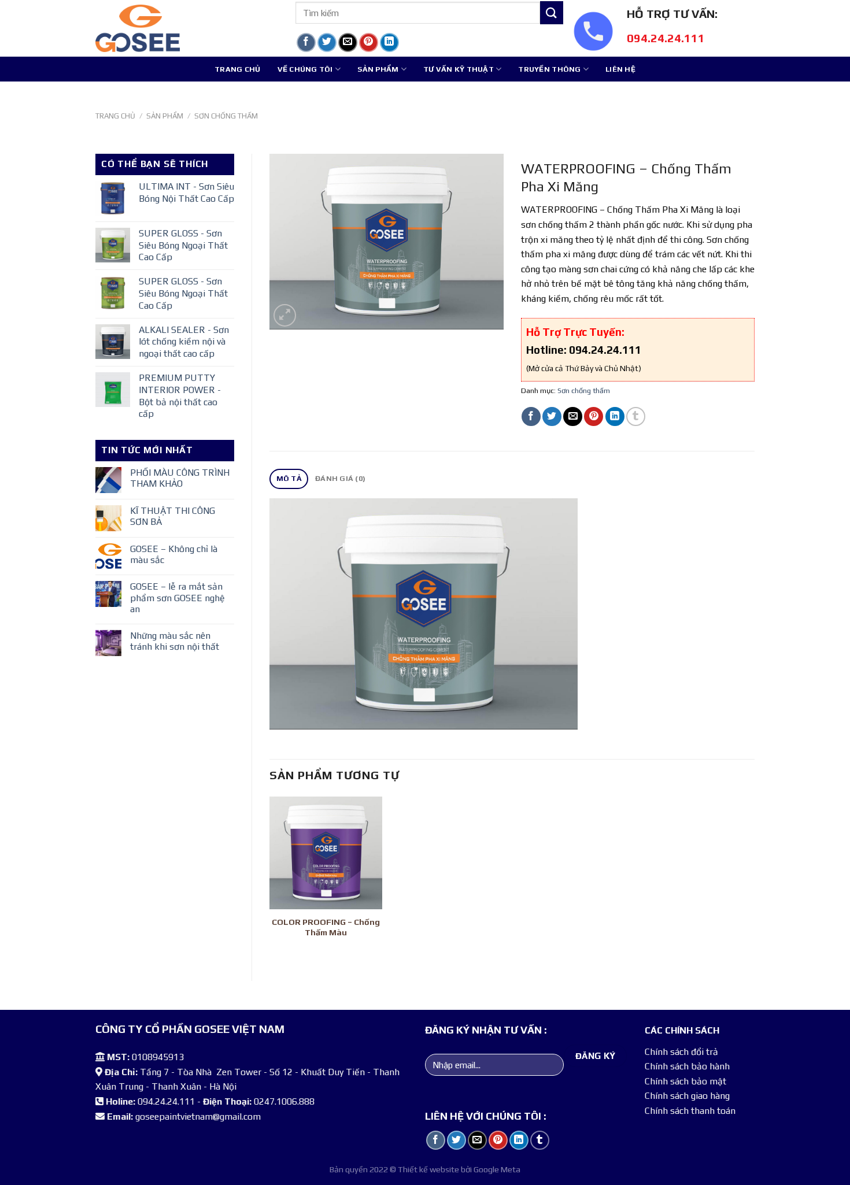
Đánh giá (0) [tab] (340, 478)
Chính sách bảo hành (687, 1066)
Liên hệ (620, 69)
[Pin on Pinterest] (368, 42)
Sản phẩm (377, 69)
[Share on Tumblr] (410, 42)
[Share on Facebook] (306, 42)
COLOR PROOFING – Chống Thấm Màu (326, 927)
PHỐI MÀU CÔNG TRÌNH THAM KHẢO (180, 478)
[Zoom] (285, 315)
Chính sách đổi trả (681, 1051)
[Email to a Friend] (347, 42)
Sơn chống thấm (226, 116)
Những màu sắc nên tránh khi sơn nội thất (174, 641)
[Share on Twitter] (327, 42)
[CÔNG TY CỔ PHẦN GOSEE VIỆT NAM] (186, 28)
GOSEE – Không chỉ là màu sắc (173, 554)
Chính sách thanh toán (690, 1110)
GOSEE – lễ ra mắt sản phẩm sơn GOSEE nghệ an (177, 597)
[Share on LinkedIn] (389, 42)
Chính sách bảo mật (685, 1081)
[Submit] (551, 12)
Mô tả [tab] (289, 478)
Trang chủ (237, 69)
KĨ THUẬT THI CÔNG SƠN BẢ (172, 516)
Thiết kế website (428, 1169)
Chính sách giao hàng (687, 1095)
